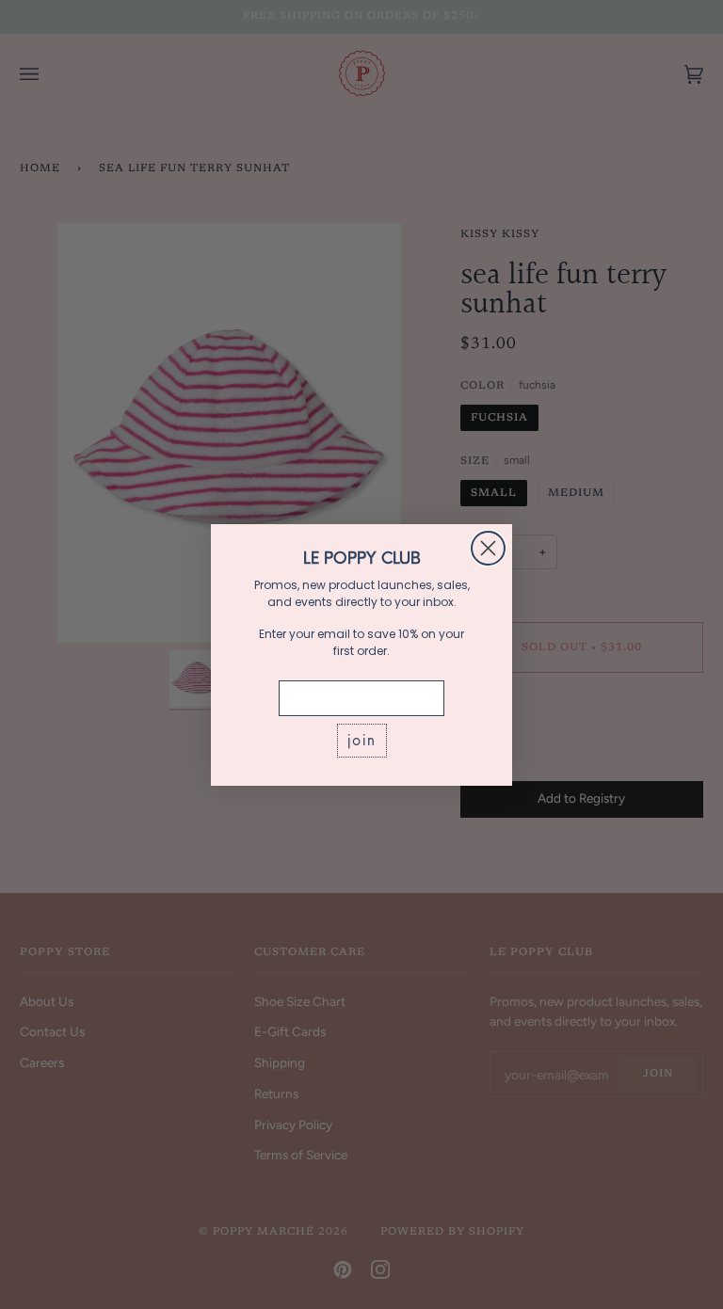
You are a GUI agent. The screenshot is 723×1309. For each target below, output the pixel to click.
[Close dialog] (488, 548)
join (362, 740)
